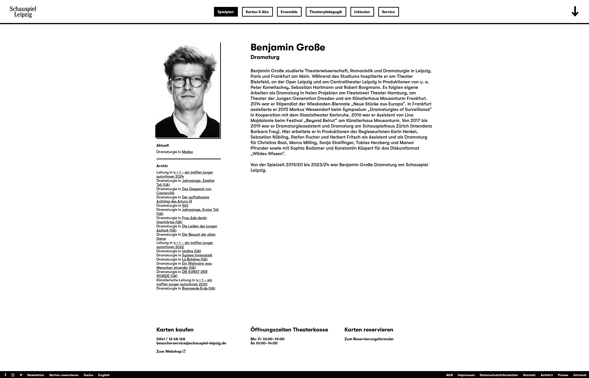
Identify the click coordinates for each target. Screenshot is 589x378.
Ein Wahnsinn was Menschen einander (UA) (184, 266)
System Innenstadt (197, 255)
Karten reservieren (64, 375)
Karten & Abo (257, 12)
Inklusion (362, 12)
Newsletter (35, 375)
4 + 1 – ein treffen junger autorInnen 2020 (184, 282)
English (104, 375)
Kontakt (529, 375)
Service (388, 12)
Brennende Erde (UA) (198, 288)
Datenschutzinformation (499, 375)
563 (185, 206)
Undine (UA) (191, 251)
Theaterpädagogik (325, 12)
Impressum (466, 375)
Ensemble (289, 12)
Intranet (579, 375)
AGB (449, 375)
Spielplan (226, 12)
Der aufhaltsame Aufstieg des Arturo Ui (182, 199)
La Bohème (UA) (195, 259)
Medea (187, 152)
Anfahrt (547, 375)
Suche (88, 375)
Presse (563, 375)
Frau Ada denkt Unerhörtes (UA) (181, 220)
